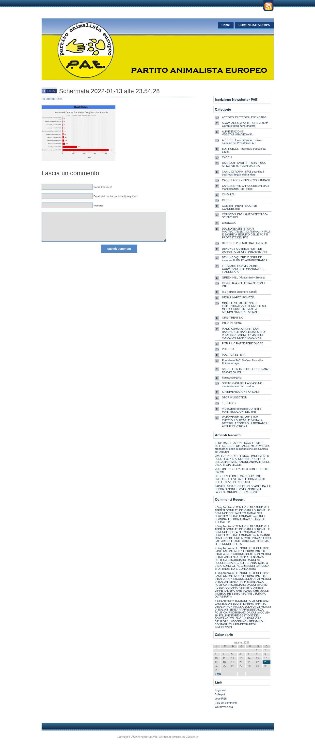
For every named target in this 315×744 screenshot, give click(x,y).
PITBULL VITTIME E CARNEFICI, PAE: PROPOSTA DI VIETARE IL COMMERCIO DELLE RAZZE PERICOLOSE (240, 479)
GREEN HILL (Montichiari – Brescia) (244, 277)
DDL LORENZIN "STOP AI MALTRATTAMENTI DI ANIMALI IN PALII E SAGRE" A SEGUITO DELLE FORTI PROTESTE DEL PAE (246, 233)
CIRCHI (226, 200)
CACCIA (227, 157)
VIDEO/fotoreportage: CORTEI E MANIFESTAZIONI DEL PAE (241, 410)
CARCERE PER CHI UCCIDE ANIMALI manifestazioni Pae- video (245, 187)
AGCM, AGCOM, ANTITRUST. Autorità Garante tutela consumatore (245, 124)
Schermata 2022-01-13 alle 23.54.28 (109, 91)
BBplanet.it (192, 736)
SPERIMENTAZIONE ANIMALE (240, 391)
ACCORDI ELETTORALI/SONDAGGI (244, 117)
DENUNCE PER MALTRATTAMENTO (244, 243)
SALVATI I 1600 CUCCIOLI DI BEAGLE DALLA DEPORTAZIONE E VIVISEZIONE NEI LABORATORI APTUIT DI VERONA (242, 489)
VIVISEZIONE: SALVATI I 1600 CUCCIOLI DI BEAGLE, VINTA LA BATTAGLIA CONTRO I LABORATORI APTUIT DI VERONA (245, 422)
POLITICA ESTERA (233, 354)
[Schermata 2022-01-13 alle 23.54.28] (78, 162)
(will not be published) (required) (115, 196)
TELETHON (229, 403)
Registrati (220, 690)
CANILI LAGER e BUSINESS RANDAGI (246, 180)
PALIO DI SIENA (232, 323)
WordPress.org (224, 706)
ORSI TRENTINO (232, 317)
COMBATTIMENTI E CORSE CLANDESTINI (239, 207)
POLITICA (228, 349)
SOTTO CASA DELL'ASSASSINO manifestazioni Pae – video (242, 385)
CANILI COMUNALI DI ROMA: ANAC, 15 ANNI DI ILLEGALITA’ (240, 519)
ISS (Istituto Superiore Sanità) (239, 291)
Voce (221, 698)
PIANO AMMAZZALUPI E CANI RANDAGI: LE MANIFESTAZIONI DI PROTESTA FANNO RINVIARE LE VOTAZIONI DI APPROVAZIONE (244, 333)
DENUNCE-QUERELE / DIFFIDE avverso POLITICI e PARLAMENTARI (244, 250)
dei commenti (225, 702)
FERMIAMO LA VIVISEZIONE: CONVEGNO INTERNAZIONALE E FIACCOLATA (243, 268)
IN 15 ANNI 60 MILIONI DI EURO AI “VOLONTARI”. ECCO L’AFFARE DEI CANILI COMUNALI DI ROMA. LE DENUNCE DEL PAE (243, 539)
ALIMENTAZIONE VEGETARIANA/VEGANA (237, 133)
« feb (218, 673)
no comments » (52, 99)
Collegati (220, 694)
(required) (103, 187)
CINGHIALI (229, 194)
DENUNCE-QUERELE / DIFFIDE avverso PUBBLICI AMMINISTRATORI (245, 259)
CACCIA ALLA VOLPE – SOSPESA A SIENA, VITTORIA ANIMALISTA (243, 164)
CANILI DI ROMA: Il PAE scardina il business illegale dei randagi (243, 173)
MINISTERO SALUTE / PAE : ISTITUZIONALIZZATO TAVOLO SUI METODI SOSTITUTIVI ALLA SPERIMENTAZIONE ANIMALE (244, 307)
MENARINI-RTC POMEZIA (238, 297)
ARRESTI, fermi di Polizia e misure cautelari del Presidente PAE (242, 142)
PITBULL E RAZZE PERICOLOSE (242, 343)
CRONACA (229, 222)
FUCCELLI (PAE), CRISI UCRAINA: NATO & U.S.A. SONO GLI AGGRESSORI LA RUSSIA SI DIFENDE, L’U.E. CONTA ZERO (242, 565)
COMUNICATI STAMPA (254, 25)
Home (225, 25)
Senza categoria (231, 377)
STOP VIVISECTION (234, 397)
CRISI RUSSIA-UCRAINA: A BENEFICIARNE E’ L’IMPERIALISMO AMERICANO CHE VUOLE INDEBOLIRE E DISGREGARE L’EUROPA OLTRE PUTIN (241, 590)
